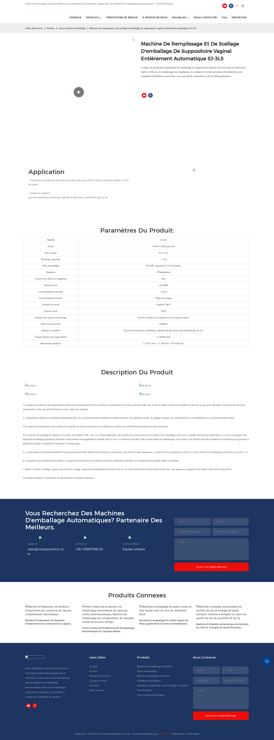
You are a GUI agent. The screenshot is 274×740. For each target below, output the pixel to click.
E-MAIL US (32, 544)
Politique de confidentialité (186, 734)
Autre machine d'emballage (72, 28)
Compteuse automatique (149, 680)
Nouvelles (94, 685)
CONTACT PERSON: (131, 544)
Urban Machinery (34, 28)
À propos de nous (98, 680)
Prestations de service (100, 676)
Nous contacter (96, 690)
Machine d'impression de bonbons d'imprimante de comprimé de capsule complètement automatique (48, 622)
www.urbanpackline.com (145, 734)
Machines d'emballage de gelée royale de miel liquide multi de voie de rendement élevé (163, 622)
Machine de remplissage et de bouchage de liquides (162, 685)
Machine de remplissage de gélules (154, 666)
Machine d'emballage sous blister (153, 676)
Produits (51, 28)
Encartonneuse (144, 690)
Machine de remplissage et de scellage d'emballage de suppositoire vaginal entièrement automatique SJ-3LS (143, 28)
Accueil (93, 666)
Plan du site (166, 734)
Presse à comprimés (147, 671)
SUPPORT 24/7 (81, 544)
